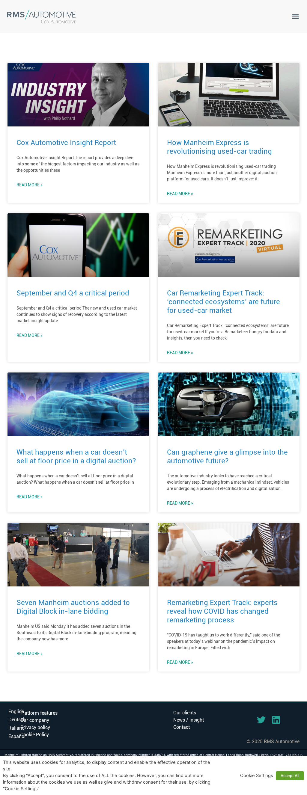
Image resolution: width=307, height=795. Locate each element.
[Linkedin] (276, 720)
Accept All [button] (290, 775)
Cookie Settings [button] (256, 775)
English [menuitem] (16, 711)
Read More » (29, 184)
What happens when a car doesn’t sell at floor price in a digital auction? (76, 456)
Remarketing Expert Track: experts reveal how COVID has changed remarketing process (222, 611)
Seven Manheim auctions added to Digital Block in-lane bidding (73, 607)
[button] (295, 16)
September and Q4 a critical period (72, 293)
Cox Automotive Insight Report (66, 142)
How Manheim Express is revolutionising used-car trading (219, 147)
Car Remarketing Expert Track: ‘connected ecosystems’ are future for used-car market (223, 302)
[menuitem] (16, 711)
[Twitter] (261, 720)
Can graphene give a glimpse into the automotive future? (227, 456)
